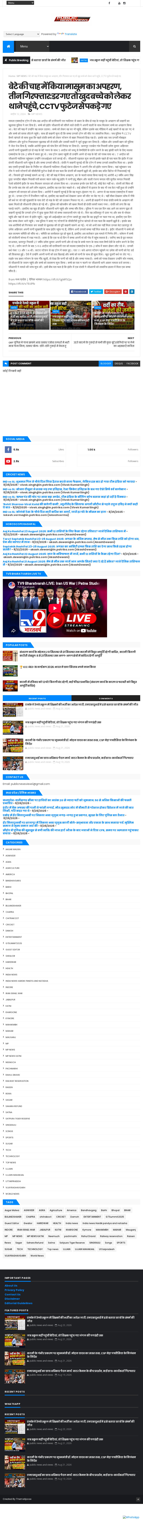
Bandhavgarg (13, 880)
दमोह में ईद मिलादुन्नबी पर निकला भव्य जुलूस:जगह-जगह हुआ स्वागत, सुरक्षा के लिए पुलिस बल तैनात (63, 815)
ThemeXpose (23, 1499)
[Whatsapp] (134, 3)
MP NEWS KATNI (13, 1055)
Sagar (9, 1099)
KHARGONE (11, 1012)
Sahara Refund (14, 1106)
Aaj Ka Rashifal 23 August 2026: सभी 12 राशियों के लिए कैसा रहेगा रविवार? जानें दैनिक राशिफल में (64, 531)
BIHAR (8, 899)
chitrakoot (12, 918)
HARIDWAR (11, 962)
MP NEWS (22, 76)
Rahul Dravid (13, 1074)
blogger (106, 363)
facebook (132, 363)
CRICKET (10, 924)
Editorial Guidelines (18, 1303)
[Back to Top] (138, 1499)
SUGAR (9, 1143)
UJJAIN (9, 1168)
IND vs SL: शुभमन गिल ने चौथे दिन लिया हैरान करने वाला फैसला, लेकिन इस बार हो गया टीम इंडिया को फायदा (69, 482)
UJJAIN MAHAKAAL (15, 1174)
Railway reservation (17, 1081)
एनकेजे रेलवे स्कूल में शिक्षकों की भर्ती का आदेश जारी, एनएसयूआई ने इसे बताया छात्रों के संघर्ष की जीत (28, 318)
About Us (11, 1285)
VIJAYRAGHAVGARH (15, 1187)
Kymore (10, 1018)
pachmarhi (12, 1068)
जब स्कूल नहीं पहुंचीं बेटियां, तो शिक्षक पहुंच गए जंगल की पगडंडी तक (70, 320)
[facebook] (109, 3)
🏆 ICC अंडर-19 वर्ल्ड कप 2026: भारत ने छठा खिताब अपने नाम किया (58, 667)
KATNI (64, 60)
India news (11, 974)
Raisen (9, 1087)
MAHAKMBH (11, 1024)
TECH (8, 1149)
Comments (106, 698)
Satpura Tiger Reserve (18, 1118)
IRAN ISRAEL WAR (14, 993)
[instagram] (124, 3)
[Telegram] (129, 3)
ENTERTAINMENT (14, 937)
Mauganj (11, 1037)
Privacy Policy (14, 1290)
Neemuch (11, 1062)
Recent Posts (37, 698)
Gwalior (10, 955)
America (10, 874)
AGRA (8, 861)
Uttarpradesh (13, 1181)
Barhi (8, 886)
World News (12, 1193)
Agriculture (13, 868)
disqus (119, 363)
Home (12, 76)
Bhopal (9, 893)
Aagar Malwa (13, 849)
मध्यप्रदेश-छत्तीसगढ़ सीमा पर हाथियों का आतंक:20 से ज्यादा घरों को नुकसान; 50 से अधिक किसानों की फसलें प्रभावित (67, 801)
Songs (9, 1131)
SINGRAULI (11, 1124)
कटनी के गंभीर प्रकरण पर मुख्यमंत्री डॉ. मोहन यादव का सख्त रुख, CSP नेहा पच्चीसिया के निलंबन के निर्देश (113, 318)
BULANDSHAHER (13, 905)
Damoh (9, 930)
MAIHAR (9, 1030)
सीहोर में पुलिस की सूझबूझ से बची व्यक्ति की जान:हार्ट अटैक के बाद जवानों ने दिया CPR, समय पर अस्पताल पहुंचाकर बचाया (71, 831)
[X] (114, 3)
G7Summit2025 (14, 943)
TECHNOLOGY (13, 1156)
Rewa (8, 1093)
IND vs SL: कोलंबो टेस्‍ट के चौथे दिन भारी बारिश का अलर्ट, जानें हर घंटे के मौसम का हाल (54, 512)
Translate (71, 34)
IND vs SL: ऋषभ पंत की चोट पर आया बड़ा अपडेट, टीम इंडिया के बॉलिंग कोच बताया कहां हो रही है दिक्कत (64, 497)
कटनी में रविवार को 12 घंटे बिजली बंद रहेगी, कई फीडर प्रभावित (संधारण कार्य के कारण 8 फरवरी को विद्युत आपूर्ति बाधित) (78, 684)
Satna (9, 1112)
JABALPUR (10, 999)
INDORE (9, 987)
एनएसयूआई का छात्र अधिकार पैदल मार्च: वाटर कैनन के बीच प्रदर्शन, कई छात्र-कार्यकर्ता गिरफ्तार (79, 758)
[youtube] (119, 3)
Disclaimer (12, 1299)
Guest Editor (13, 949)
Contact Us (12, 1294)
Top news (11, 1162)
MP (7, 1043)
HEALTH (9, 968)
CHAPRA (10, 912)
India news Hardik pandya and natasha (27, 980)
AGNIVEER (10, 855)
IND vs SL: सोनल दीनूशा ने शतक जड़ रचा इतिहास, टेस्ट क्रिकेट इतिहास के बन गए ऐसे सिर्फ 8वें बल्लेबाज (64, 489)
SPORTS (9, 1137)
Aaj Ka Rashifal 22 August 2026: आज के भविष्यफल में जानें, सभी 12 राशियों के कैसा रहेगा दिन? (61, 554)
